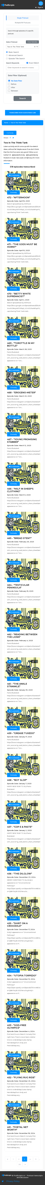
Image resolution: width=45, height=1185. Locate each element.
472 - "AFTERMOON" (18, 197)
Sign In (40, 7)
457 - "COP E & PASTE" (19, 827)
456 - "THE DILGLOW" (19, 873)
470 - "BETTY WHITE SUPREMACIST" (19, 295)
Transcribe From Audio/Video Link (22, 113)
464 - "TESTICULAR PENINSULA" (18, 586)
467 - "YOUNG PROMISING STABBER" (22, 440)
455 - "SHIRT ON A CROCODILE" (17, 924)
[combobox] (22, 47)
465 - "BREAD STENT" (19, 538)
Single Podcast (22, 18)
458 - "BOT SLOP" (17, 780)
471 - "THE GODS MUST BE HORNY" (22, 245)
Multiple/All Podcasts (22, 23)
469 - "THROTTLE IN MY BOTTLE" (20, 344)
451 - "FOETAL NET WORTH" (17, 1128)
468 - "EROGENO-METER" (21, 392)
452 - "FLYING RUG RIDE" (21, 1077)
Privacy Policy (13, 1181)
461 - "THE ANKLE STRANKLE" (17, 685)
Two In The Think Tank (18, 122)
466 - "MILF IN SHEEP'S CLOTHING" (20, 490)
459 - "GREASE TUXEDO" (21, 733)
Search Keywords (12, 63)
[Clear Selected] (34, 47)
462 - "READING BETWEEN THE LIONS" (22, 635)
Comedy (10, 133)
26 (20, 1164)
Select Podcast (11, 42)
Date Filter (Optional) (17, 75)
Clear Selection (32, 42)
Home (6, 122)
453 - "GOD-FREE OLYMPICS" (16, 1026)
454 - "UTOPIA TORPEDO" (21, 975)
